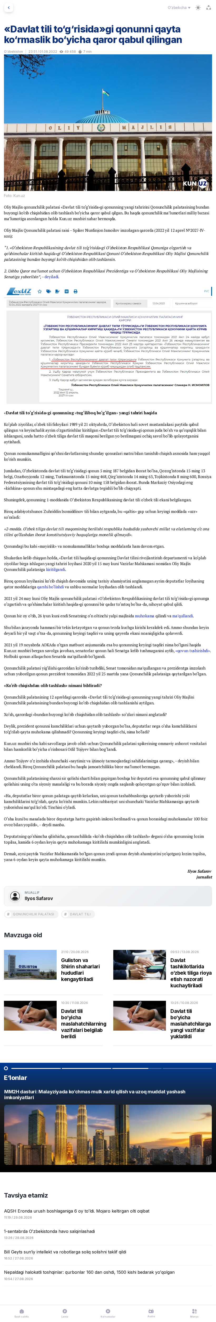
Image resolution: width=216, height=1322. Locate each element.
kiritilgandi (55, 569)
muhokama (144, 615)
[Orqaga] (8, 7)
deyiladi (51, 276)
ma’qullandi (182, 615)
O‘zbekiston (13, 52)
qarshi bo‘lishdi (50, 586)
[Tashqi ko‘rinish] (198, 7)
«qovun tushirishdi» (192, 650)
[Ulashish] (208, 7)
